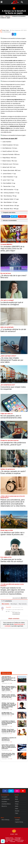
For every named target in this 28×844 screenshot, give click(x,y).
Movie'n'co (4, 806)
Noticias (7, 16)
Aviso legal (18, 837)
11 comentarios (6, 32)
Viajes (16, 813)
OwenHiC (8, 607)
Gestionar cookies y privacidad (13, 839)
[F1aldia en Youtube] (23, 791)
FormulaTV (4, 797)
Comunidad (20, 841)
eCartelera (4, 801)
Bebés (16, 806)
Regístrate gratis (19, 624)
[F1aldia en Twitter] (11, 791)
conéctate (7, 626)
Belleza (17, 801)
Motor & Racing (5, 819)
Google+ (23, 216)
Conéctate (12, 611)
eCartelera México (6, 803)
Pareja (16, 803)
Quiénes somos (9, 837)
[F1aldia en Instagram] (17, 791)
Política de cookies (19, 840)
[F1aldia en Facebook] (5, 791)
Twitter (15, 216)
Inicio (1, 16)
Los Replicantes (5, 799)
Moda (16, 799)
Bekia (16, 797)
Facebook (6, 216)
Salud (16, 808)
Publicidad (12, 841)
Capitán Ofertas (19, 822)
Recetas (17, 810)
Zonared (17, 819)
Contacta (5, 841)
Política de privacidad (7, 840)
